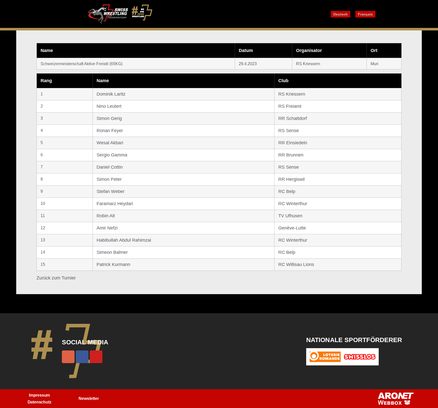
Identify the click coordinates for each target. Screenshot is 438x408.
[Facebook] (82, 356)
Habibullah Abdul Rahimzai (124, 240)
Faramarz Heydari (115, 203)
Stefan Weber (110, 191)
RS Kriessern (291, 94)
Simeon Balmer (112, 252)
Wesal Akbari (110, 142)
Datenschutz (39, 402)
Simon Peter (109, 179)
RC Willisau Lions (296, 264)
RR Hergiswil (291, 179)
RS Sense (288, 130)
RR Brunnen (290, 154)
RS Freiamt (289, 106)
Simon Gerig (109, 118)
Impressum (39, 395)
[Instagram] (68, 356)
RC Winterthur (292, 203)
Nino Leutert (109, 106)
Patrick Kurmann (113, 264)
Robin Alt (106, 215)
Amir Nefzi (107, 227)
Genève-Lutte (292, 227)
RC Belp (286, 191)
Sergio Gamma (112, 154)
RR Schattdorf (292, 118)
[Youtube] (96, 356)
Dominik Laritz (111, 94)
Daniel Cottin (110, 167)
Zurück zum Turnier (56, 277)
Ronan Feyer (110, 130)
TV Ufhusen (290, 215)
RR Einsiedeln (292, 142)
